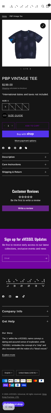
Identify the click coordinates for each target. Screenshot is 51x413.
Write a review (25, 208)
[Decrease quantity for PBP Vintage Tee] (4, 125)
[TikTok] (26, 296)
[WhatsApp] (21, 148)
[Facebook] (4, 148)
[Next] (30, 68)
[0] (47, 6)
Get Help (8, 321)
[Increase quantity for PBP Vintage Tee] (12, 125)
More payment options (25, 140)
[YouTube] (19, 297)
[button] (25, 115)
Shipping (5, 88)
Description (8, 157)
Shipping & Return (12, 172)
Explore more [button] (8, 355)
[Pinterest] (15, 148)
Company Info (12, 311)
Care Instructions (11, 164)
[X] (9, 148)
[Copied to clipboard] (26, 148)
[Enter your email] (46, 258)
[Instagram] (12, 296)
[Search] (43, 6)
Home (4, 16)
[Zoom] (43, 25)
